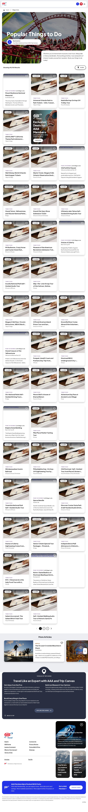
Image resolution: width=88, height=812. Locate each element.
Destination (16, 41)
